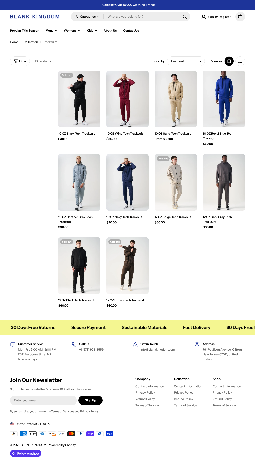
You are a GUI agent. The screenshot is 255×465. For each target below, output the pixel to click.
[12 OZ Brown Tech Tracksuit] (127, 265)
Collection (31, 42)
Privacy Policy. (89, 411)
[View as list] (240, 61)
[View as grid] (229, 61)
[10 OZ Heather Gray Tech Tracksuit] (79, 182)
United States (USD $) (31, 424)
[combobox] (130, 16)
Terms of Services (62, 411)
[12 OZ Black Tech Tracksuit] (79, 265)
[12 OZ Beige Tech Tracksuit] (176, 182)
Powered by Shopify (62, 445)
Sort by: (159, 61)
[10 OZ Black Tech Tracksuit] (79, 99)
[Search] (184, 16)
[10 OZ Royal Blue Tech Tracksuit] (224, 99)
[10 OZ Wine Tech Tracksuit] (127, 99)
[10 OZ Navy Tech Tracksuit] (127, 182)
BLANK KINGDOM (33, 445)
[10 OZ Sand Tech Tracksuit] (176, 99)
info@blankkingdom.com (157, 349)
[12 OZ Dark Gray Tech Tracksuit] (224, 182)
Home (14, 42)
